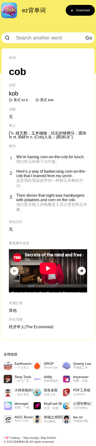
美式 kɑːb (21, 100)
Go (88, 37)
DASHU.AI (21, 442)
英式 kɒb (47, 100)
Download (83, 10)
